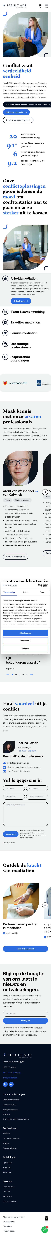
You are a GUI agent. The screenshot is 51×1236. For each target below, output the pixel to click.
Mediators (7, 1134)
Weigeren (26, 648)
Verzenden (11, 834)
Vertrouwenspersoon (11, 1100)
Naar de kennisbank (25, 949)
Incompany (7, 1172)
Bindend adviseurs (10, 1148)
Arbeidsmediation (9, 1105)
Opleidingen (7, 1163)
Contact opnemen (14, 557)
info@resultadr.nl (10, 1078)
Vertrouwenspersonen (11, 1138)
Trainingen (7, 1167)
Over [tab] (42, 592)
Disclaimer (7, 1226)
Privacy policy (9, 1231)
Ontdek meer (19, 301)
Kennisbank (7, 1196)
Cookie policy (9, 1222)
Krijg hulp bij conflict (15, 112)
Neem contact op (9, 1201)
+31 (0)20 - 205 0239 (27, 751)
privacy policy (24, 833)
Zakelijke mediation (10, 1109)
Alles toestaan (25, 633)
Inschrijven (25, 1021)
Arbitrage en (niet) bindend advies (16, 1119)
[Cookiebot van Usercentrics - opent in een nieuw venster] (38, 585)
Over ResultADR (9, 1187)
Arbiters (6, 1143)
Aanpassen (24, 641)
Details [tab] (25, 592)
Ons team (6, 1192)
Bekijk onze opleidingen (17, 120)
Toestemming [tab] (9, 592)
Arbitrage (6, 1114)
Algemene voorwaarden (13, 1217)
